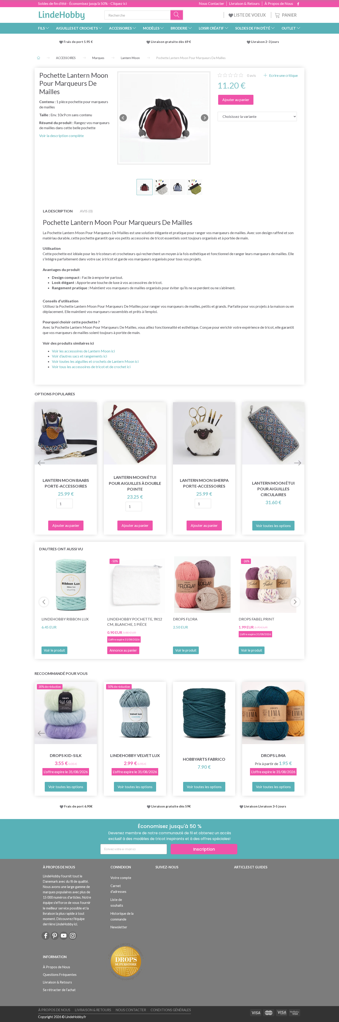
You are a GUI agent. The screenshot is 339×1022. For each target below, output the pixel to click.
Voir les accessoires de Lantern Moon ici (83, 351)
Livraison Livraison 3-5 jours (265, 806)
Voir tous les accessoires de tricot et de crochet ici (91, 366)
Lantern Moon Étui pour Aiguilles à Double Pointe (135, 483)
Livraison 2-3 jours (265, 42)
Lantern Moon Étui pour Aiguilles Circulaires (273, 489)
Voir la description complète (61, 135)
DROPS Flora (185, 619)
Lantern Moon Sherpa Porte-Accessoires (204, 483)
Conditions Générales (171, 1010)
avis (251, 75)
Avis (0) (86, 211)
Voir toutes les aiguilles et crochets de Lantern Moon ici (95, 361)
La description (58, 211)
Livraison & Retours (244, 3)
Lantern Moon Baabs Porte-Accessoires (66, 483)
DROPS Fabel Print (256, 619)
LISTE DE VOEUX (249, 15)
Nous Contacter (211, 3)
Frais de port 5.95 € (78, 42)
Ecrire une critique (283, 75)
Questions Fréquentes (60, 975)
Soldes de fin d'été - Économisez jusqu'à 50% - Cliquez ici (82, 3)
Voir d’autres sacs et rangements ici (79, 356)
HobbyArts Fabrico (204, 759)
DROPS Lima (273, 755)
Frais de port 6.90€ (78, 806)
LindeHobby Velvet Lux (135, 755)
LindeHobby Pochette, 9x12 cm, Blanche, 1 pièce (134, 621)
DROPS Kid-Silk (66, 755)
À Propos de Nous (279, 3)
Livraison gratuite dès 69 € (171, 42)
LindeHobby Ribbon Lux (65, 619)
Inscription (204, 849)
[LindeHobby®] (61, 14)
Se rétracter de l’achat (59, 990)
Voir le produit (54, 650)
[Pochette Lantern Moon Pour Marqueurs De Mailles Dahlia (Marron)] (163, 118)
